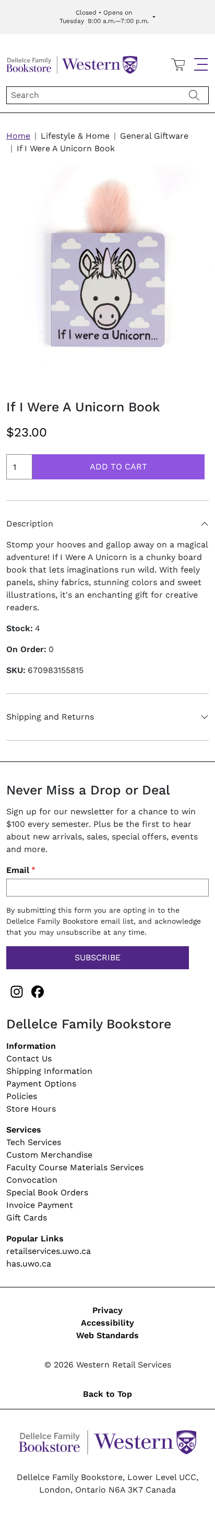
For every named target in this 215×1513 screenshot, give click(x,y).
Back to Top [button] (107, 1394)
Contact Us (29, 1058)
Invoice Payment (39, 1205)
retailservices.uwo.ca (48, 1251)
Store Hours (31, 1109)
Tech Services (33, 1142)
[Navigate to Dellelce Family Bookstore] (71, 63)
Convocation (31, 1180)
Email (17, 870)
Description (29, 524)
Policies (21, 1096)
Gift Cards (26, 1218)
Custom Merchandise (49, 1155)
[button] (201, 64)
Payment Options (41, 1084)
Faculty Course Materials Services (75, 1167)
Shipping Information (49, 1071)
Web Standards (107, 1335)
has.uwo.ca (28, 1264)
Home (18, 136)
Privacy (107, 1310)
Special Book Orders (47, 1192)
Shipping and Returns (50, 717)
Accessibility (107, 1323)
